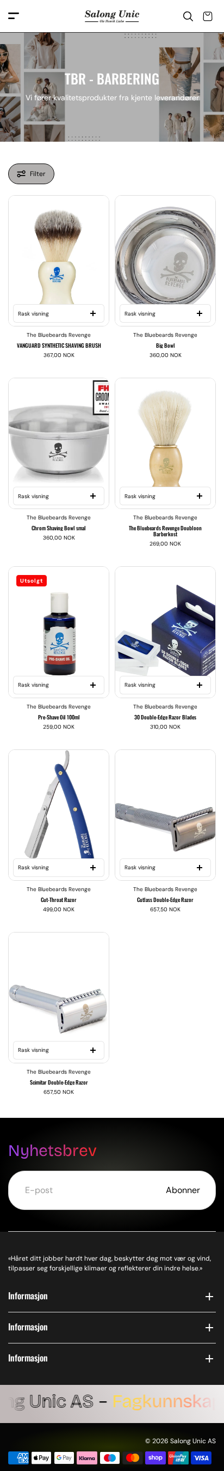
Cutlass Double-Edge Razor (165, 900)
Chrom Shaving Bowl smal (59, 528)
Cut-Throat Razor (59, 900)
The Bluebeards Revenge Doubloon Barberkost (165, 531)
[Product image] (59, 261)
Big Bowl (165, 345)
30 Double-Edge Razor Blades (165, 717)
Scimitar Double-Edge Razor (59, 1082)
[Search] (188, 16)
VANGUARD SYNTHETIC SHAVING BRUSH (59, 345)
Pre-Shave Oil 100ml (59, 717)
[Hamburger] (13, 16)
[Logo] (112, 16)
